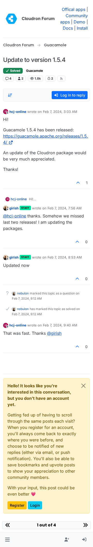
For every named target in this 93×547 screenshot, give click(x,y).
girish (14, 208)
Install (82, 28)
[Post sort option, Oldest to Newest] (10, 95)
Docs (68, 28)
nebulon (23, 293)
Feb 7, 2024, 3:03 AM (60, 112)
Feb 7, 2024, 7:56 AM (65, 208)
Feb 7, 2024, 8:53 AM (65, 257)
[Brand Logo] (11, 18)
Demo (79, 21)
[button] (7, 540)
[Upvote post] (78, 183)
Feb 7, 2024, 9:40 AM (60, 325)
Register (17, 505)
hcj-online (17, 112)
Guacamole (34, 71)
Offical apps (73, 9)
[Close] (83, 385)
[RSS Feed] (61, 78)
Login (35, 505)
